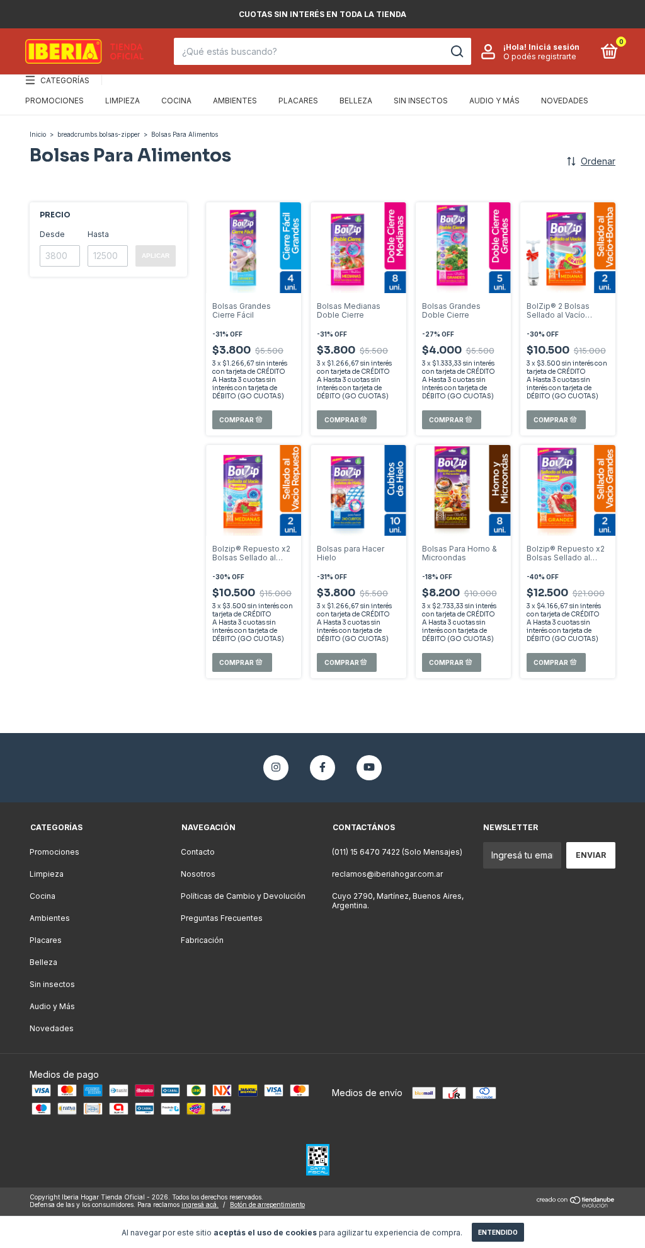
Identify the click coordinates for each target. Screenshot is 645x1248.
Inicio (38, 134)
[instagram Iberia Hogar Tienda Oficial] (275, 767)
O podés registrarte (539, 56)
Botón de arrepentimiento (267, 1204)
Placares (298, 100)
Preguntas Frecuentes (222, 918)
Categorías (64, 80)
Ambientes (235, 100)
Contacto (198, 852)
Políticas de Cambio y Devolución (243, 896)
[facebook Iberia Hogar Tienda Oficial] (322, 767)
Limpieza (122, 100)
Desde (52, 234)
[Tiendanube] (576, 1204)
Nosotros (198, 874)
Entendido (498, 1232)
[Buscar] (456, 51)
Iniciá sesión (553, 47)
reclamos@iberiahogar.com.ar (387, 874)
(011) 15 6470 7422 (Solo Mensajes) (397, 852)
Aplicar (155, 255)
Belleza (356, 100)
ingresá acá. (200, 1204)
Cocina (176, 100)
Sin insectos (421, 100)
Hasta (98, 234)
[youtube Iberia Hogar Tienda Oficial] (369, 767)
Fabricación (202, 940)
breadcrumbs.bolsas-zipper (98, 134)
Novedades (564, 100)
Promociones (54, 100)
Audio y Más (494, 100)
